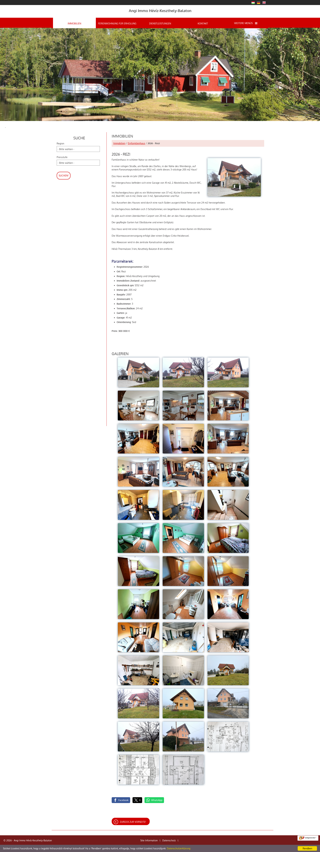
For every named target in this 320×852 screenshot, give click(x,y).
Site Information (149, 840)
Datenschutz (169, 840)
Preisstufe (62, 157)
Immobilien (119, 143)
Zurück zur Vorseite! (133, 821)
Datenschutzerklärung (178, 848)
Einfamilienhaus (136, 143)
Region (60, 143)
